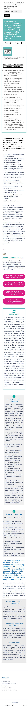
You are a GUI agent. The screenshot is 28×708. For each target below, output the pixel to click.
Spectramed (15, 702)
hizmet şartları (5, 686)
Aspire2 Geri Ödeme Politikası (9, 690)
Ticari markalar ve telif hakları (9, 683)
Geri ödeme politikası (7, 688)
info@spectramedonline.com (14, 268)
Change (7, 15)
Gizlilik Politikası (6, 681)
